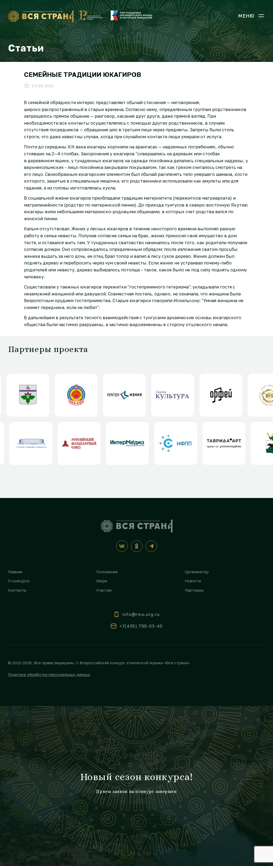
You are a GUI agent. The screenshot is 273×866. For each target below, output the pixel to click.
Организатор (197, 572)
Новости (193, 581)
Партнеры (194, 590)
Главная (15, 572)
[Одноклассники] (136, 546)
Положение (107, 572)
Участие (104, 590)
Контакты (17, 590)
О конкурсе (19, 581)
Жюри (101, 581)
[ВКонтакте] (122, 546)
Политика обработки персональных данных (49, 674)
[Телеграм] (151, 546)
